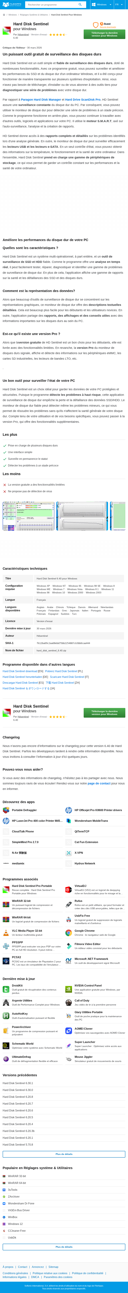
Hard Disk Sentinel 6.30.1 (18, 1083)
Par (21, 34)
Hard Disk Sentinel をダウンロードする (26, 688)
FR (116, 4)
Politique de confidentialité (87, 1273)
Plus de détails (64, 1154)
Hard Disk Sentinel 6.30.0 (18, 1090)
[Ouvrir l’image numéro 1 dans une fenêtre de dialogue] (82, 516)
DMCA (35, 1277)
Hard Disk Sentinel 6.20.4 (18, 1124)
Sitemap (53, 1267)
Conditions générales (15, 1273)
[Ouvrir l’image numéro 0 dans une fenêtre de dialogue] (28, 516)
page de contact (99, 783)
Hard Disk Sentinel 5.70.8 (18, 1144)
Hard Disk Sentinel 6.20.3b (18, 1131)
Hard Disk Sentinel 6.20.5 (18, 1117)
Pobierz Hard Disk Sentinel (61, 671)
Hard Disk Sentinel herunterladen (22, 676)
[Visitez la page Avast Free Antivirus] (104, 25)
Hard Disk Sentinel (31, 708)
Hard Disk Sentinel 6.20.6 (18, 1110)
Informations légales (14, 1277)
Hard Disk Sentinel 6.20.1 (18, 1137)
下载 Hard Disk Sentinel (60, 682)
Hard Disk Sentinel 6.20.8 (18, 1096)
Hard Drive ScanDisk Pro (82, 99)
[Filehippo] (12, 4)
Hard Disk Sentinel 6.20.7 (18, 1103)
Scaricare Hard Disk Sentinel (67, 676)
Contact (22, 1267)
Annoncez (38, 1267)
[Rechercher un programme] (80, 4)
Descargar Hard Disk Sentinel (20, 682)
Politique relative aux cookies (50, 1273)
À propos (8, 1267)
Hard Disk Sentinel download (20, 671)
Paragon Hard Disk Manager (41, 99)
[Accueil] (4, 14)
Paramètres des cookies (58, 1277)
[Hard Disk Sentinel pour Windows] (7, 31)
